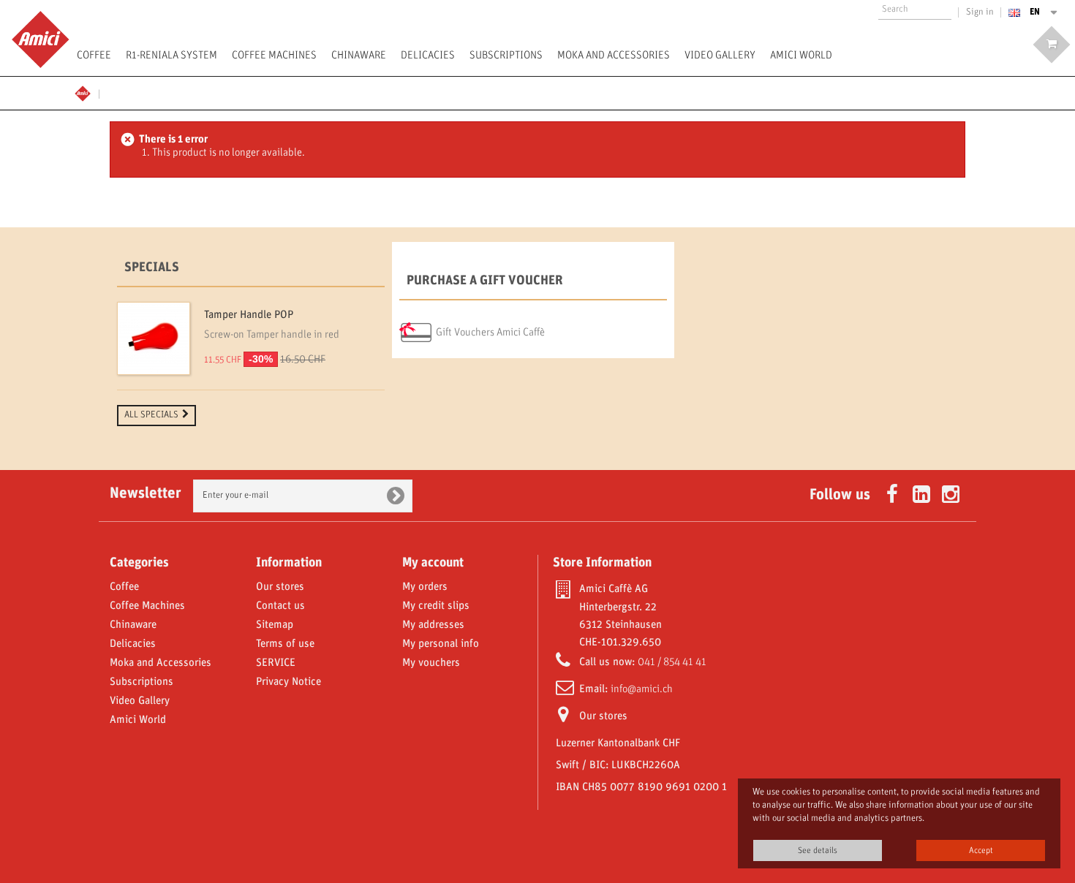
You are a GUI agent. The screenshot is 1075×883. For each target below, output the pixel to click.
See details (817, 850)
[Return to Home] (87, 92)
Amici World (801, 55)
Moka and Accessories (613, 55)
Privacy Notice (288, 682)
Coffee (94, 55)
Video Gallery (719, 55)
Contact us (280, 606)
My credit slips (435, 606)
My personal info (440, 644)
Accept (981, 850)
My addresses (433, 625)
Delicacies (428, 55)
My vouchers (431, 663)
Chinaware (358, 55)
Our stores (280, 587)
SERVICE (275, 663)
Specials (151, 267)
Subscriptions (506, 55)
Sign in (980, 12)
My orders (425, 587)
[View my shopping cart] (1051, 44)
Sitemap (274, 625)
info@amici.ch (642, 689)
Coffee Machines (274, 55)
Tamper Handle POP (248, 315)
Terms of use (285, 644)
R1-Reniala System (171, 55)
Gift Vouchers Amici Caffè (490, 332)
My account (433, 563)
